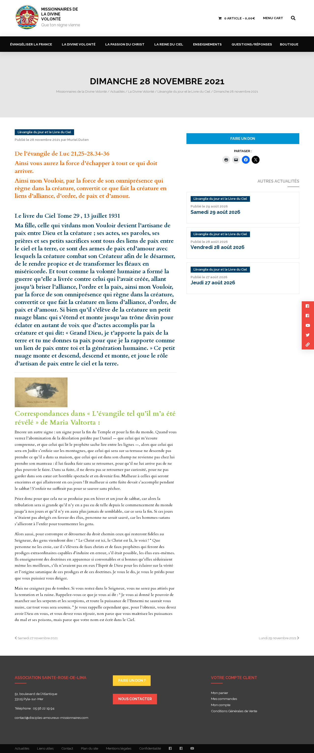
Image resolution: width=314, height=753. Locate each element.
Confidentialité (150, 748)
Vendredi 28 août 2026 (218, 247)
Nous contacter (135, 699)
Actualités (22, 748)
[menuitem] (32, 44)
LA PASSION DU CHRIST (124, 44)
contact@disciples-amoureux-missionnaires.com (51, 718)
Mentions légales (118, 748)
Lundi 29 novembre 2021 (278, 638)
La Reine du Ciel (168, 44)
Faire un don (242, 138)
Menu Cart (273, 18)
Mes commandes (224, 699)
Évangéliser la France (31, 44)
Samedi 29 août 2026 (215, 212)
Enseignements (207, 44)
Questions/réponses (252, 44)
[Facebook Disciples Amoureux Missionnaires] (170, 748)
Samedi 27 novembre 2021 (37, 638)
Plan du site (89, 748)
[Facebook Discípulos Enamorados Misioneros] (181, 748)
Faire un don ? (131, 680)
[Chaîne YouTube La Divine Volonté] (192, 748)
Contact (67, 748)
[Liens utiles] (308, 344)
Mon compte (220, 705)
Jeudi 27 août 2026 (213, 283)
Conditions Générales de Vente (234, 711)
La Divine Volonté (78, 44)
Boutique (289, 44)
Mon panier (219, 693)
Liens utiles (45, 748)
